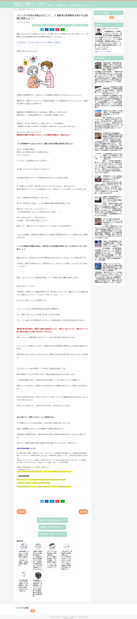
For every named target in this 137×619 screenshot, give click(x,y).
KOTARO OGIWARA (112, 28)
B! (52, 29)
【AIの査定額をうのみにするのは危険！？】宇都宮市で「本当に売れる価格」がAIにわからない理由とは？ (113, 156)
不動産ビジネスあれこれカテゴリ (52, 527)
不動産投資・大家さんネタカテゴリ (52, 534)
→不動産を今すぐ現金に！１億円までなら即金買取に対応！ (33, 483)
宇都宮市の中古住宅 (38, 479)
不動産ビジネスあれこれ (60, 25)
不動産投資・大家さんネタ (79, 25)
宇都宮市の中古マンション (24, 479)
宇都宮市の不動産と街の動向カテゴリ (52, 520)
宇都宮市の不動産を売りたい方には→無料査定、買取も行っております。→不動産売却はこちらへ (44, 486)
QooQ (71, 618)
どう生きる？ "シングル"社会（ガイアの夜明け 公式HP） (39, 42)
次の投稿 (21, 512)
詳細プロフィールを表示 (103, 51)
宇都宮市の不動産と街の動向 (42, 25)
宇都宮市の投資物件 (60, 479)
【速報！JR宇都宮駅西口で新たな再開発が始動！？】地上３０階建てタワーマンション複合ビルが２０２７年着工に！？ (113, 244)
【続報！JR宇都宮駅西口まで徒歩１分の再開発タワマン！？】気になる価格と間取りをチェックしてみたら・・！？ (113, 199)
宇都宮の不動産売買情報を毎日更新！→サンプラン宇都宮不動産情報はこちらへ (44, 471)
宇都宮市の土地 (49, 479)
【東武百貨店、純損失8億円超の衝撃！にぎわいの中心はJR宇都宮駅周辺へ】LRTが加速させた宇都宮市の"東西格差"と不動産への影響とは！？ (112, 66)
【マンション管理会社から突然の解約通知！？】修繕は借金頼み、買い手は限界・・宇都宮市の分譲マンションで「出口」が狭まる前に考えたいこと (113, 90)
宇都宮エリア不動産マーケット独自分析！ (31, 3)
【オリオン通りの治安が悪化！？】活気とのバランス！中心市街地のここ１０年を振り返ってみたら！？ (113, 221)
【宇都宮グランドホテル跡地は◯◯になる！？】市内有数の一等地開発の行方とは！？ (113, 177)
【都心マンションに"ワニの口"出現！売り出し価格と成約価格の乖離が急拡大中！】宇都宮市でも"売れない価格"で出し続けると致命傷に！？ (113, 267)
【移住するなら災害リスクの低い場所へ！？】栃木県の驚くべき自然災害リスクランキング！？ (113, 113)
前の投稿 (83, 512)
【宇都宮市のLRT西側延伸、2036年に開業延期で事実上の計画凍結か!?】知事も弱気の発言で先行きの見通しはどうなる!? (113, 135)
